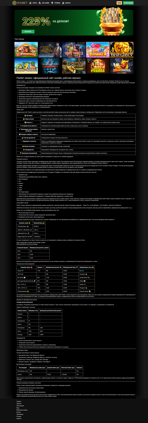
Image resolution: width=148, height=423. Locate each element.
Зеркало (19, 403)
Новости (19, 418)
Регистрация (20, 406)
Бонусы (19, 412)
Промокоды (20, 414)
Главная (19, 401)
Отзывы (19, 416)
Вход (18, 408)
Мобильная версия (22, 410)
